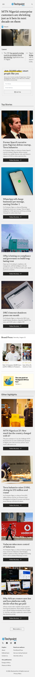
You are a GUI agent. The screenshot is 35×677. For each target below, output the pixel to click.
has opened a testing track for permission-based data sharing (14, 55)
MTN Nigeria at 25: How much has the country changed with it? (17, 433)
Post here (18, 384)
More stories (17, 629)
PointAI (6, 27)
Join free (18, 92)
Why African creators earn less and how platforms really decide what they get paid (17, 601)
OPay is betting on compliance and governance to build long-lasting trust (17, 258)
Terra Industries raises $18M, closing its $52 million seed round (16, 490)
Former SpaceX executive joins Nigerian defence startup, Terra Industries (17, 145)
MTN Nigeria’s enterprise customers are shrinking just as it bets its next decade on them (16, 16)
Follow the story (14, 160)
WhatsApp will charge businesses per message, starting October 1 (13, 202)
